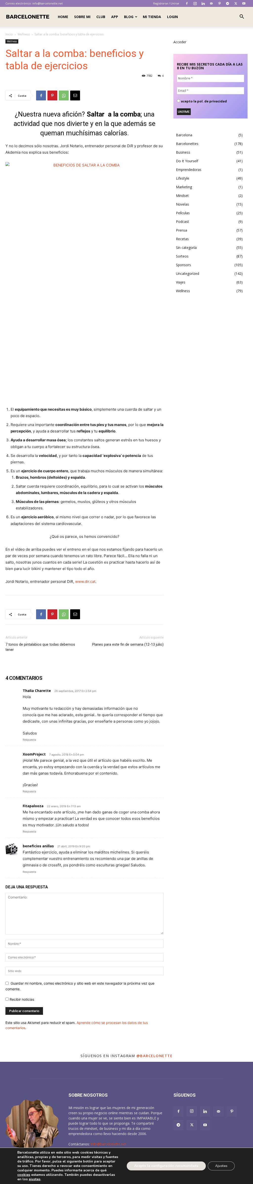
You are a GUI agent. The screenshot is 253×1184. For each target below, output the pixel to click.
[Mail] (211, 3)
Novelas (182, 204)
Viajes (180, 282)
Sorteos (182, 256)
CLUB (100, 16)
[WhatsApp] (64, 95)
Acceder (179, 42)
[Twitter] (235, 3)
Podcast (182, 221)
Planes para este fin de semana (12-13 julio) (128, 644)
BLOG (128, 16)
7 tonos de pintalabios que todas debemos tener (40, 647)
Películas (183, 213)
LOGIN (172, 16)
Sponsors (183, 264)
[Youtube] (244, 3)
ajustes (34, 1179)
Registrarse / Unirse (166, 3)
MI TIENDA (152, 16)
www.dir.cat (85, 581)
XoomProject (34, 754)
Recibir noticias (21, 999)
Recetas (182, 239)
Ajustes (221, 1165)
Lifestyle (182, 178)
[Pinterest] (219, 3)
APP (114, 16)
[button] (242, 17)
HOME (63, 16)
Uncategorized (187, 273)
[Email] (75, 95)
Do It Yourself (187, 161)
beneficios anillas (38, 846)
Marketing (184, 187)
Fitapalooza (33, 806)
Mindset (182, 195)
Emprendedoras (188, 169)
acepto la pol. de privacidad (203, 101)
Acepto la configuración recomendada (166, 1165)
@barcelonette (154, 1055)
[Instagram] (195, 3)
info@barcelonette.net (47, 3)
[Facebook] (186, 3)
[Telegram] (227, 3)
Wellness (24, 34)
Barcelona (184, 135)
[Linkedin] (203, 3)
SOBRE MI (82, 16)
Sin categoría (186, 247)
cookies (23, 1174)
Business (183, 152)
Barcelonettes (187, 143)
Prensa (181, 230)
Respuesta (29, 739)
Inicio (9, 34)
